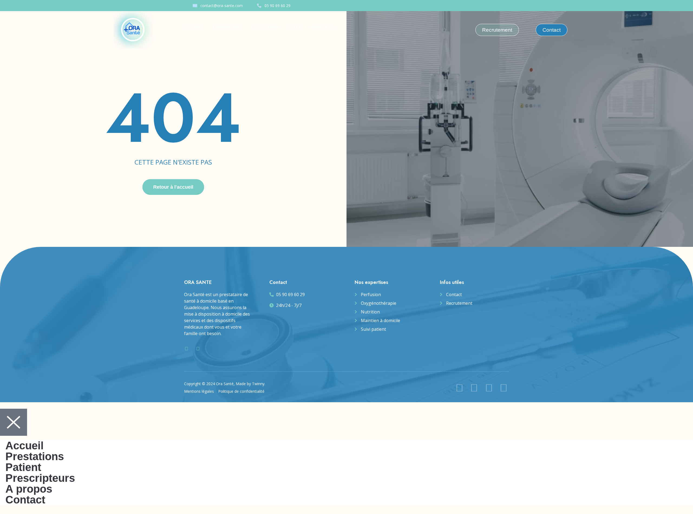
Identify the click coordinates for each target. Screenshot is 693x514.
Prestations (34, 456)
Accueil (192, 27)
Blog (294, 27)
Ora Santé (264, 27)
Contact (25, 499)
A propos (28, 488)
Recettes (323, 27)
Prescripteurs (40, 478)
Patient (23, 467)
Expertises (226, 27)
